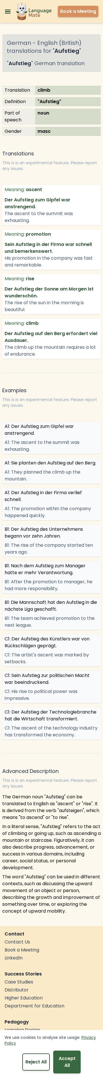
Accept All (67, 1062)
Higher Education (24, 998)
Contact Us (17, 942)
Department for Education (34, 1006)
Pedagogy (17, 1022)
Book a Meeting (22, 950)
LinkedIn (14, 958)
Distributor (17, 990)
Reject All (36, 1062)
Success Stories (23, 974)
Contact (14, 934)
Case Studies (19, 982)
